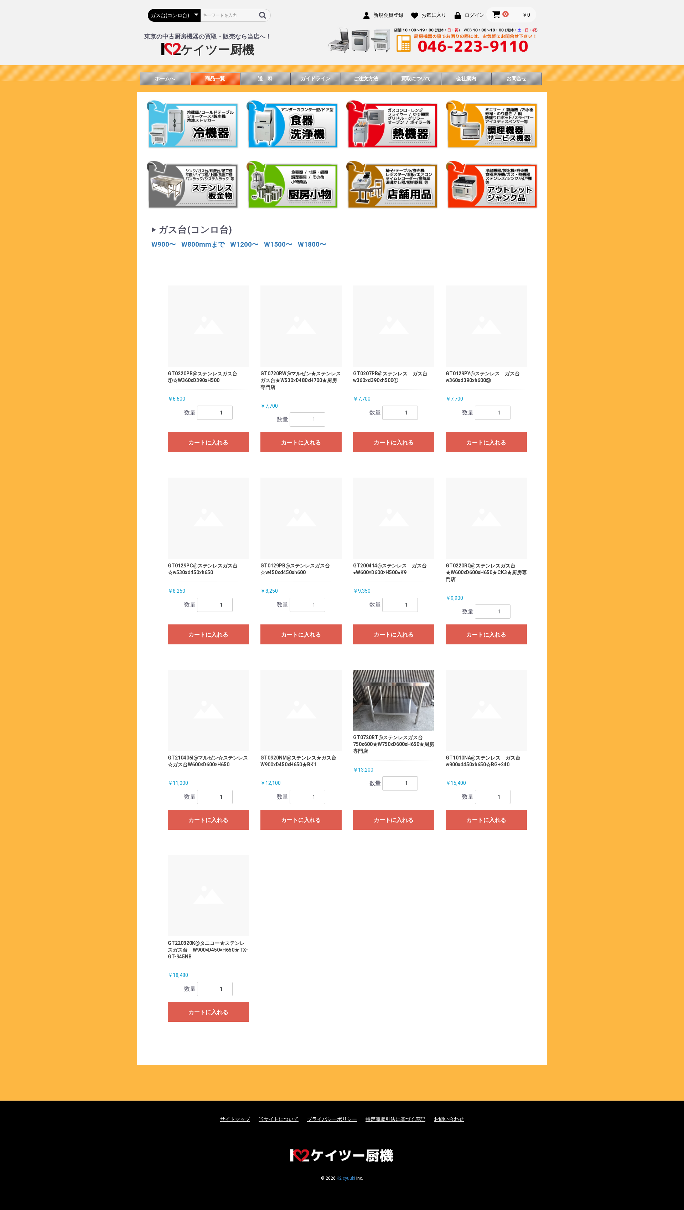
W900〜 (163, 244)
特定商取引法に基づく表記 (395, 1119)
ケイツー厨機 (217, 50)
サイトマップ (235, 1119)
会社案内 (466, 78)
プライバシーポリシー (332, 1119)
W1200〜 (244, 244)
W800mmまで (203, 244)
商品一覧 (215, 78)
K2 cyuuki (346, 1178)
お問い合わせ (449, 1119)
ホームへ (165, 78)
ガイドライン (316, 78)
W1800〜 (312, 244)
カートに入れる (208, 442)
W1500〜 (278, 244)
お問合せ (517, 78)
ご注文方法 (365, 78)
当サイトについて (279, 1119)
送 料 (265, 78)
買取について (416, 78)
